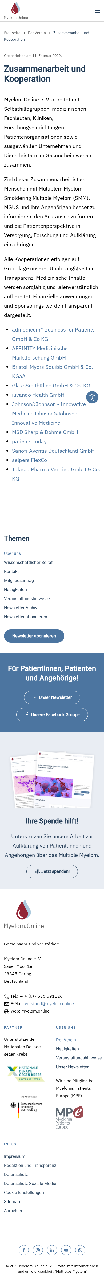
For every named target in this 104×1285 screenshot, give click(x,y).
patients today (29, 441)
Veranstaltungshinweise (27, 599)
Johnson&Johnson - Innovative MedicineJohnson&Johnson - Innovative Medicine (49, 413)
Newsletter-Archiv (20, 608)
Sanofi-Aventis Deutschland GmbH (53, 450)
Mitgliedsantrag (19, 580)
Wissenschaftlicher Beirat (28, 562)
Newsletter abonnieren (25, 617)
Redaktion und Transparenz (30, 1165)
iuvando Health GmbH (38, 394)
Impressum (14, 1156)
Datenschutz (16, 1174)
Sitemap (12, 1202)
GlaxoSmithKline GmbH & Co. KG (51, 385)
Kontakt (11, 571)
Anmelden (13, 1211)
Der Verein (66, 1040)
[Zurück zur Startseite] (16, 10)
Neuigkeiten (15, 589)
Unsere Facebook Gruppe (55, 715)
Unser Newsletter (55, 697)
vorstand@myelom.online (49, 1003)
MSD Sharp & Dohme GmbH (45, 432)
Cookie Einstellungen (24, 1192)
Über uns (12, 553)
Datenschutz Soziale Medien (31, 1183)
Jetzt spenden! (55, 871)
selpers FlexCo (29, 460)
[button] (97, 10)
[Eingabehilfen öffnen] (92, 397)
